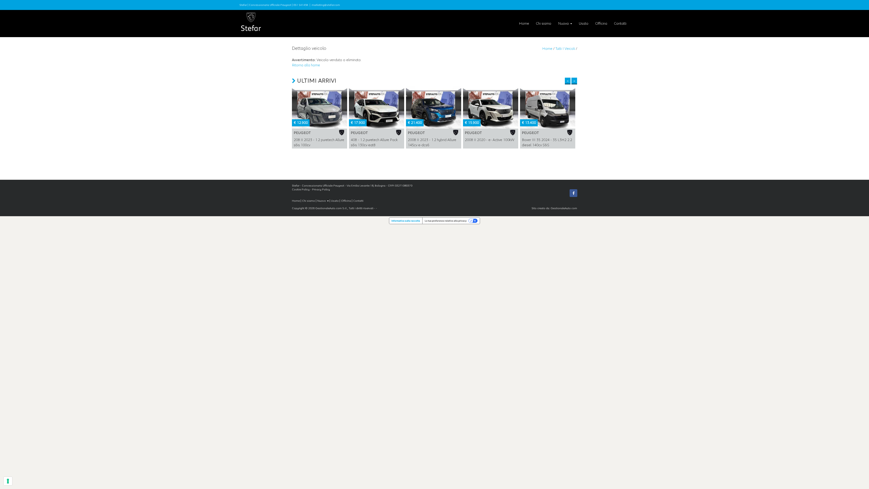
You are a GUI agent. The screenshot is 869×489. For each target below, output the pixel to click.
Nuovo (564, 23)
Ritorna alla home (306, 65)
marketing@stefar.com (326, 5)
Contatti (620, 23)
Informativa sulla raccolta (406, 220)
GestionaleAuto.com (564, 208)
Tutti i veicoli (565, 48)
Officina (601, 23)
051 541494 (300, 5)
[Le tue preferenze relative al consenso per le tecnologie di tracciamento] (8, 481)
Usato (583, 23)
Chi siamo (543, 23)
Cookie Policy (301, 189)
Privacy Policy (321, 189)
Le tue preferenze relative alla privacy (446, 220)
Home (524, 23)
